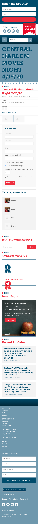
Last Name (8, 141)
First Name (8, 134)
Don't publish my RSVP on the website (20, 177)
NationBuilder (6, 516)
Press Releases (7, 444)
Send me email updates (15, 162)
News (4, 442)
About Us (6, 408)
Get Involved (9, 429)
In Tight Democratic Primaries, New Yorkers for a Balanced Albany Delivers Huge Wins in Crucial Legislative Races (17, 388)
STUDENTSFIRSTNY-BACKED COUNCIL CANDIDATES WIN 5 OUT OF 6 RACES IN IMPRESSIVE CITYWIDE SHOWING (18, 353)
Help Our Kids (9, 438)
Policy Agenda (6, 426)
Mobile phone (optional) (13, 155)
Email (6, 148)
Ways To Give (6, 434)
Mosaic (14, 514)
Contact (4, 415)
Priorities (5, 423)
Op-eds (4, 446)
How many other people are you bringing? (19, 169)
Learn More (10, 320)
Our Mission (8, 419)
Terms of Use (24, 499)
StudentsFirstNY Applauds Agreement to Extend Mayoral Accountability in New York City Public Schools (18, 371)
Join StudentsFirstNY (8, 432)
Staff (3, 413)
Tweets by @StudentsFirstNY (14, 279)
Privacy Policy (13, 499)
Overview (5, 411)
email (12, 510)
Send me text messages (15, 166)
